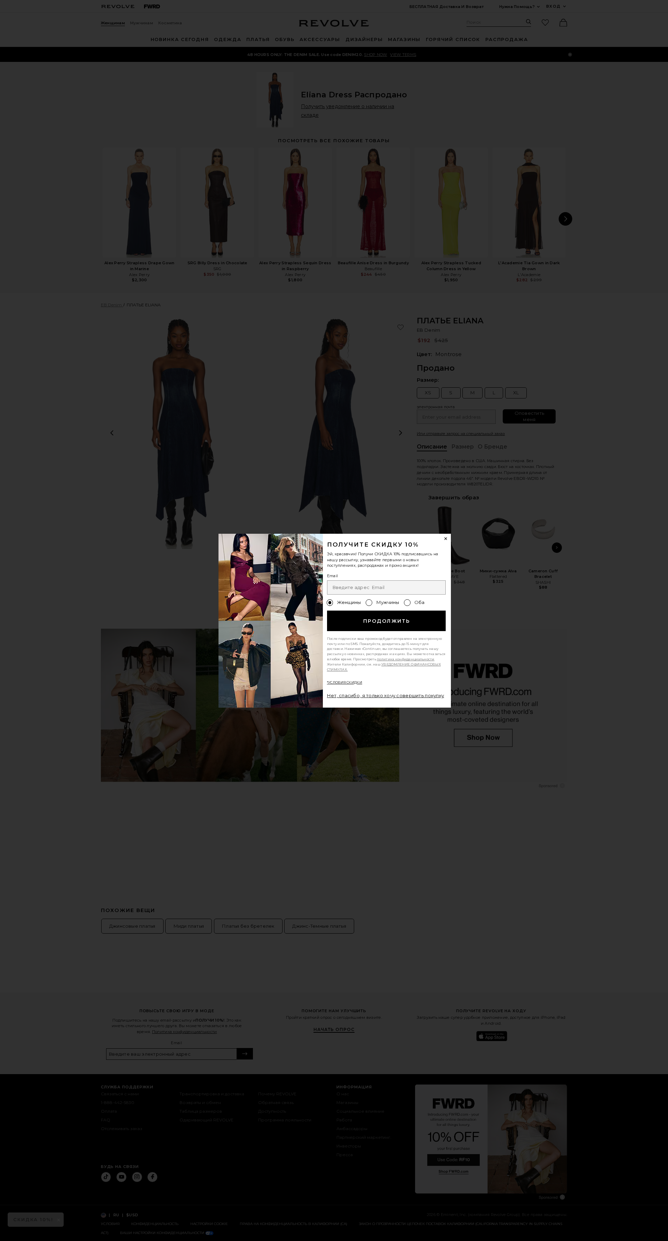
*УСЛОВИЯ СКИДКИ (344, 682)
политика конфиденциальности (406, 659)
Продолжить (386, 621)
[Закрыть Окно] (446, 539)
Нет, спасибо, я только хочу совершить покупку (385, 695)
